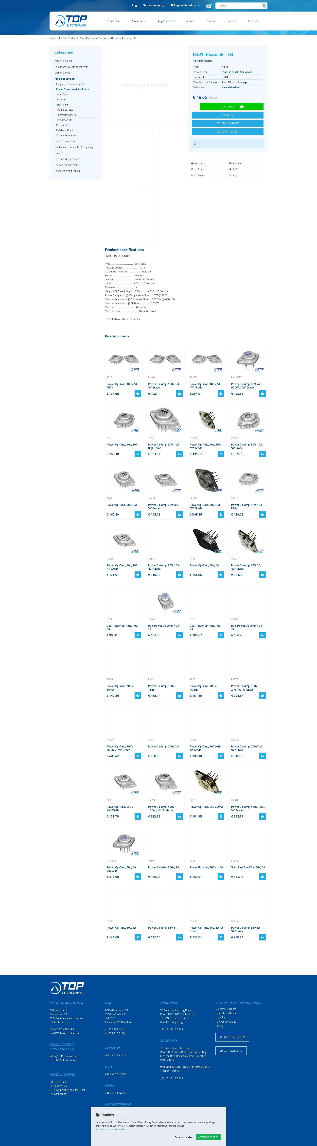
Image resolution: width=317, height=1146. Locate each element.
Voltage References (66, 135)
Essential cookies (183, 1137)
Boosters (62, 99)
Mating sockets (65, 110)
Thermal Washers (66, 115)
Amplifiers (62, 94)
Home (52, 38)
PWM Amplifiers (64, 130)
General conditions (225, 1013)
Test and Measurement (67, 159)
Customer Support (225, 1009)
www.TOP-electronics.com (64, 1060)
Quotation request (227, 132)
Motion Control (62, 73)
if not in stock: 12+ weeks (237, 72)
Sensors (59, 153)
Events (231, 21)
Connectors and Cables (67, 171)
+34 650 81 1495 (115, 1093)
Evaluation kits (64, 120)
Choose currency (153, 6)
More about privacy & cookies (110, 1129)
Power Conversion (64, 141)
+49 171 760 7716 (115, 1055)
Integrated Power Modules (70, 84)
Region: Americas (184, 6)
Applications (166, 21)
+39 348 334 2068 (115, 1074)
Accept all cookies (208, 1137)
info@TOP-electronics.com (65, 1033)
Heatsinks (116, 38)
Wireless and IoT (63, 61)
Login (135, 6)
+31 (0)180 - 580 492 (62, 1029)
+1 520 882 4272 (115, 1029)
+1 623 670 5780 (115, 1033)
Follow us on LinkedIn (232, 1037)
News (211, 21)
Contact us (227, 115)
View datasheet (231, 87)
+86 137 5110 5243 (171, 1029)
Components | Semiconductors (71, 67)
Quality (219, 1026)
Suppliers (138, 21)
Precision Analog (67, 38)
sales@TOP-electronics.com (65, 1056)
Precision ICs (63, 125)
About (190, 21)
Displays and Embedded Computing (73, 147)
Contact (253, 21)
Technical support (228, 123)
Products (112, 21)
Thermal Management (66, 165)
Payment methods (225, 1022)
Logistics (220, 1017)
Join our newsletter (231, 1051)
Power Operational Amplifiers (93, 38)
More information (202, 61)
